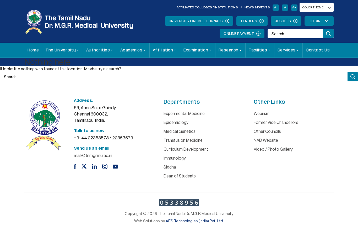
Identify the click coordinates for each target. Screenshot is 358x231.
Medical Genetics (180, 131)
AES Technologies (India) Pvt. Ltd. (195, 220)
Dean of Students (180, 175)
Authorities (98, 50)
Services (287, 50)
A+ (294, 7)
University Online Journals (196, 21)
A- (276, 7)
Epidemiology (176, 122)
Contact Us (318, 50)
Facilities (258, 50)
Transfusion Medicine (183, 140)
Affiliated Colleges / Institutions (207, 7)
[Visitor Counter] (179, 202)
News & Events (257, 7)
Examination (195, 50)
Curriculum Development (186, 149)
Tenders (248, 21)
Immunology (175, 158)
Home (33, 50)
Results (283, 21)
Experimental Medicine (184, 113)
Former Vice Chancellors (276, 122)
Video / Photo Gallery (273, 149)
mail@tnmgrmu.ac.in (93, 155)
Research (228, 50)
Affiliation (163, 50)
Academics (131, 50)
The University (60, 50)
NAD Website (266, 140)
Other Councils (267, 131)
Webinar (261, 113)
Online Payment (239, 34)
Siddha (170, 167)
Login (315, 21)
